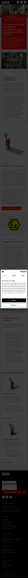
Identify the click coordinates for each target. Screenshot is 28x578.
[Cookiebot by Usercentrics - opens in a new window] (20, 272)
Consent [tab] (5, 275)
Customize (13, 305)
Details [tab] (14, 275)
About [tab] (23, 275)
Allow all (14, 300)
